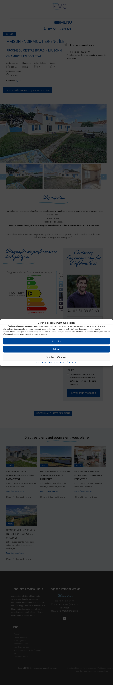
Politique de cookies (44, 362)
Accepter (56, 341)
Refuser (56, 349)
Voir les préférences (56, 357)
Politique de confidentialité (65, 362)
